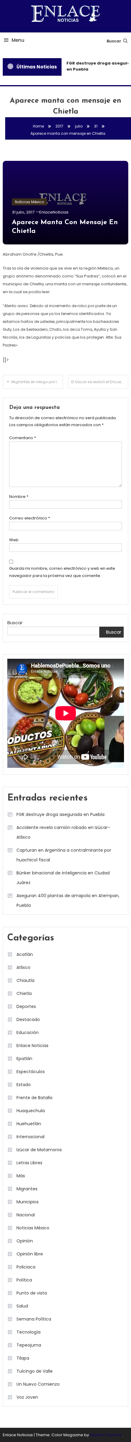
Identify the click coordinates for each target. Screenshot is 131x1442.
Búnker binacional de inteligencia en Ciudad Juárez (63, 878)
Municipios (27, 1202)
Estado (23, 1085)
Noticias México (29, 201)
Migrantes (26, 1189)
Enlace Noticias (32, 1046)
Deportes (26, 1006)
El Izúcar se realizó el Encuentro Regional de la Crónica (99, 381)
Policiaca (25, 1267)
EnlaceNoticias (54, 212)
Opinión (24, 1241)
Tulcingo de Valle (34, 1371)
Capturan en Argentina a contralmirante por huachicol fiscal (63, 855)
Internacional (30, 1137)
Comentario (22, 438)
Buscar (114, 41)
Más (20, 1176)
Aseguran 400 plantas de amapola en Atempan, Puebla (67, 900)
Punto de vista (31, 1293)
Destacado (28, 1019)
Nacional (25, 1215)
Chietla (24, 993)
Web (14, 540)
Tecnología (28, 1332)
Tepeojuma (28, 1345)
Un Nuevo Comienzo (38, 1384)
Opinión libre (29, 1254)
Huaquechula (30, 1111)
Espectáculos (30, 1072)
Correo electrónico (29, 518)
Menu (18, 40)
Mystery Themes (106, 1435)
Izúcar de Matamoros (39, 1150)
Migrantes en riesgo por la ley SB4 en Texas (37, 381)
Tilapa (22, 1358)
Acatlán (24, 954)
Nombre (18, 496)
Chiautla (25, 980)
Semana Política (33, 1319)
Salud (22, 1306)
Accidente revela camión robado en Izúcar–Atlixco (63, 832)
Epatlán (24, 1059)
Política (24, 1280)
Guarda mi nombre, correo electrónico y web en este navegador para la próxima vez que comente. (62, 571)
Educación (27, 1032)
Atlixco (23, 967)
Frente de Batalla (34, 1098)
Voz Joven (27, 1397)
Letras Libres (29, 1163)
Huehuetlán (28, 1124)
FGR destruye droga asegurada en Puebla (60, 814)
